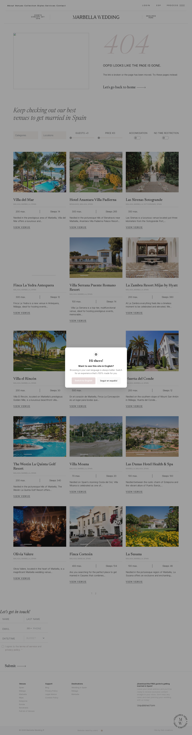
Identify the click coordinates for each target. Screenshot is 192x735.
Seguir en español (108, 381)
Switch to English (83, 380)
